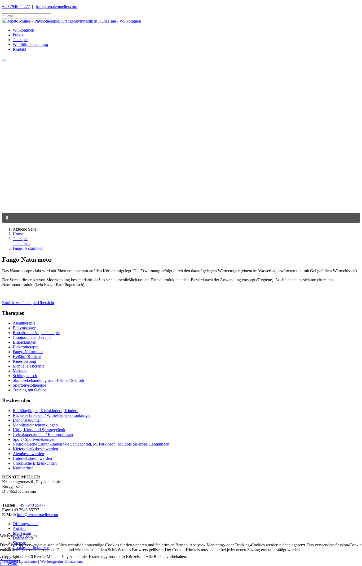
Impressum (9, 563)
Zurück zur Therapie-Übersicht (28, 302)
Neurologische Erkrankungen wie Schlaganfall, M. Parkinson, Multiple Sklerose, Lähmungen (91, 444)
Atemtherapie (24, 323)
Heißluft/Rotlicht (27, 356)
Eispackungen (24, 342)
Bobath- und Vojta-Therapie (36, 332)
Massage (20, 371)
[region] (181, 142)
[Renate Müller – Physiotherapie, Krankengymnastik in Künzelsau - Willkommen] (71, 21)
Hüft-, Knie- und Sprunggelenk (39, 429)
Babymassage (24, 328)
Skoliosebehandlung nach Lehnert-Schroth (48, 380)
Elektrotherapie (25, 347)
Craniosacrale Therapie (32, 337)
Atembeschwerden (28, 453)
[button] (181, 200)
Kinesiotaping (24, 361)
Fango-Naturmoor (28, 351)
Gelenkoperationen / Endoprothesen (43, 434)
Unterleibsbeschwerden (32, 458)
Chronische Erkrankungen (35, 463)
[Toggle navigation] (4, 60)
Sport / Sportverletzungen (34, 439)
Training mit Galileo (29, 390)
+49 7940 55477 (16, 6)
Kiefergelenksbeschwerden (35, 449)
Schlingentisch (25, 375)
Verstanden (9, 558)
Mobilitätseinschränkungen (35, 425)
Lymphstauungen (27, 420)
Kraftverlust (23, 468)
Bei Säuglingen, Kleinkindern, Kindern (45, 410)
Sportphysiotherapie (29, 385)
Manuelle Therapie (28, 366)
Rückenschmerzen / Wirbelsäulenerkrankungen (52, 415)
